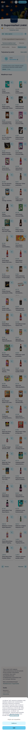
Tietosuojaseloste (14, 715)
